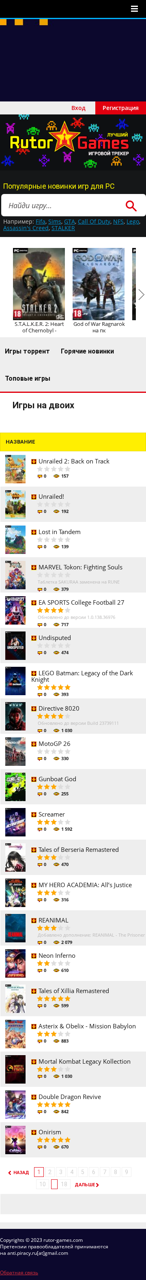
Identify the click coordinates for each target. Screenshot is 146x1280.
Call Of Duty (94, 221)
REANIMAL (54, 920)
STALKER (63, 228)
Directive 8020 (59, 708)
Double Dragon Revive (70, 1096)
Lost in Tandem (60, 531)
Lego (133, 221)
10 (42, 1184)
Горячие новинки (87, 351)
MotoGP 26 (55, 743)
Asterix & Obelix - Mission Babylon (87, 1026)
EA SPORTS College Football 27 (82, 602)
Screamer (52, 814)
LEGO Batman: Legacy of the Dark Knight (82, 676)
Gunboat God (57, 779)
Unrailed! (51, 496)
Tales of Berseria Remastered (79, 849)
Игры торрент (27, 351)
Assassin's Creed (26, 228)
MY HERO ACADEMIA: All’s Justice (85, 884)
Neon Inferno (57, 955)
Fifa (40, 221)
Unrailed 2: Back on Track (74, 461)
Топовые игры (27, 378)
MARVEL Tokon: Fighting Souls (80, 567)
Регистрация (121, 108)
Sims (54, 221)
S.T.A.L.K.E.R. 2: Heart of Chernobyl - (39, 327)
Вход (78, 108)
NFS (118, 221)
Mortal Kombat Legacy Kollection (85, 1061)
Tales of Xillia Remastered (74, 990)
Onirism (50, 1132)
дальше (85, 1184)
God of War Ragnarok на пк (99, 327)
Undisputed (55, 637)
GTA (69, 221)
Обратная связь (19, 1272)
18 (64, 1184)
